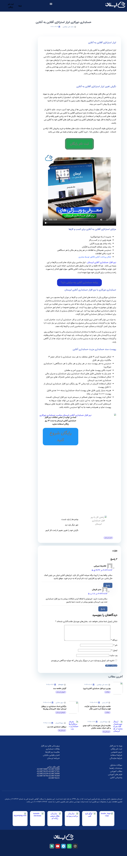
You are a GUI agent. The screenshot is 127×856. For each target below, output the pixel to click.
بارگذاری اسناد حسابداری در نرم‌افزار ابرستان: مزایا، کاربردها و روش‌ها (53, 707)
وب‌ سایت (113, 655)
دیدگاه (114, 640)
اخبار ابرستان (108, 538)
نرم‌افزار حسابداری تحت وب (56, 726)
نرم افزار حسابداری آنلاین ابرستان (101, 262)
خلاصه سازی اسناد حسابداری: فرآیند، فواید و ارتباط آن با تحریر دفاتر (97, 707)
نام (115, 645)
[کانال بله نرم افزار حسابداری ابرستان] (51, 846)
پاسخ (108, 585)
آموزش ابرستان (61, 692)
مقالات (107, 692)
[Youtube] (57, 846)
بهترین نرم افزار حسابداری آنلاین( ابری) (97, 688)
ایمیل (114, 650)
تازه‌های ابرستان (60, 712)
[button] (51, 4)
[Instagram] (75, 846)
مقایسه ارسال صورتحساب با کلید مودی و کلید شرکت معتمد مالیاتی (97, 726)
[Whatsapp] (69, 846)
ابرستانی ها (106, 732)
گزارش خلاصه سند (59, 688)
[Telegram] (63, 846)
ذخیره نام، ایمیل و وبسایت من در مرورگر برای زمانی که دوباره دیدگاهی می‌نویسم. (82, 660)
